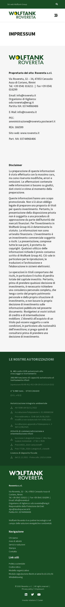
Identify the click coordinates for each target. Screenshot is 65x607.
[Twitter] (32, 594)
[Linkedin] (26, 594)
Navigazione (16, 531)
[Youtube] (39, 594)
